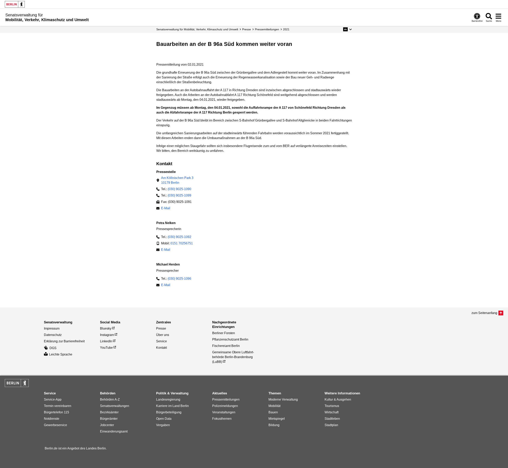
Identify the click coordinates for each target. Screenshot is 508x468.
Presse (246, 29)
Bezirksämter (109, 412)
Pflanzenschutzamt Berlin (230, 339)
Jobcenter (107, 425)
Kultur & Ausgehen (338, 399)
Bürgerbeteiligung (168, 412)
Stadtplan (331, 425)
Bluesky (105, 328)
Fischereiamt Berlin (226, 346)
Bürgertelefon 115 (56, 412)
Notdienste (51, 418)
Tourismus (332, 406)
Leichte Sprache (60, 354)
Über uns (162, 335)
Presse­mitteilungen (267, 29)
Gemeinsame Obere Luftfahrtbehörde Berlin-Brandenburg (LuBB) (233, 357)
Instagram (107, 335)
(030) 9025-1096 (179, 278)
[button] (347, 29)
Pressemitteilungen (226, 399)
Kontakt (161, 347)
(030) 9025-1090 (179, 189)
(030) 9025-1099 (179, 195)
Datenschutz (53, 335)
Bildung (273, 425)
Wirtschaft (332, 412)
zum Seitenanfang (484, 313)
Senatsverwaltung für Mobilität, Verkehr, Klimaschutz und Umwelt (197, 29)
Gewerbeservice (55, 425)
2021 (286, 29)
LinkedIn (106, 341)
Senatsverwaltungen (114, 406)
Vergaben (163, 425)
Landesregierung (168, 399)
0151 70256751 (181, 243)
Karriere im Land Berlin (172, 406)
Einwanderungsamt (114, 431)
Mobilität (274, 406)
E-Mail (165, 208)
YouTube (106, 347)
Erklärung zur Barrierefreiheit (64, 341)
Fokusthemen (222, 418)
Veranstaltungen (223, 412)
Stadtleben (332, 418)
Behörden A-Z (110, 399)
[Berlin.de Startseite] (15, 4)
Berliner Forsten (223, 333)
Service (161, 341)
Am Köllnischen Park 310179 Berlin (177, 180)
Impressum (51, 328)
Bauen (273, 412)
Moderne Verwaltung (283, 399)
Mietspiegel (276, 418)
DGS (53, 348)
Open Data (163, 418)
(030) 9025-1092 (179, 237)
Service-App (52, 399)
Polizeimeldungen (225, 406)
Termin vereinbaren (57, 406)
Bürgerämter (109, 418)
